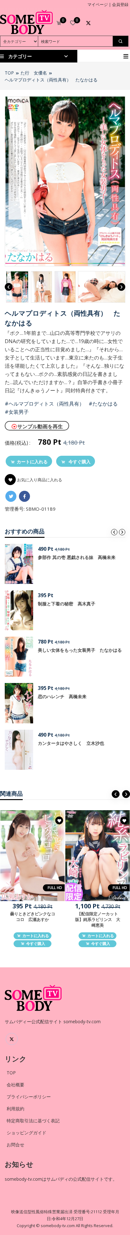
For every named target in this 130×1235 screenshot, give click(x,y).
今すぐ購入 (79, 462)
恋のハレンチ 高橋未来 (62, 696)
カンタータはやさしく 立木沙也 (71, 743)
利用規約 (15, 1109)
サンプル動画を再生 (40, 426)
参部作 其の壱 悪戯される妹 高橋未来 (76, 557)
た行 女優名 (34, 73)
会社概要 (15, 1085)
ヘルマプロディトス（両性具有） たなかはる (51, 80)
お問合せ (15, 1145)
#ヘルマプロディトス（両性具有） (44, 403)
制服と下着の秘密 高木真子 (66, 604)
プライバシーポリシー (29, 1097)
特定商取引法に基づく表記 (33, 1121)
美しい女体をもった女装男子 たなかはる (80, 650)
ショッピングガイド (26, 1133)
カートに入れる (32, 462)
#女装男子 (17, 411)
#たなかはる (103, 403)
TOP (9, 73)
